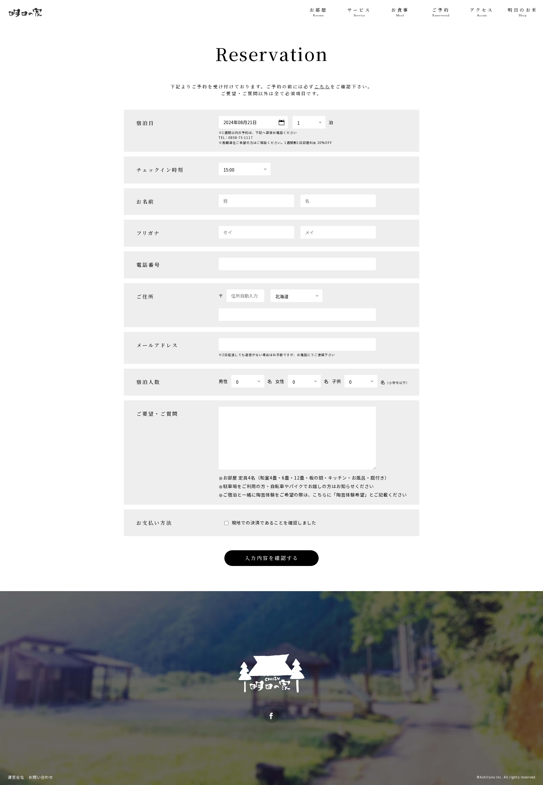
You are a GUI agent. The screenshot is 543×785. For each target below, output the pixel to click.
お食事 (400, 12)
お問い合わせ (41, 777)
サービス (359, 12)
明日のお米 (523, 12)
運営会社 (16, 777)
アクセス (482, 12)
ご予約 (441, 12)
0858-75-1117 (240, 137)
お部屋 (318, 12)
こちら (322, 86)
